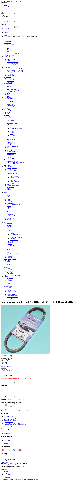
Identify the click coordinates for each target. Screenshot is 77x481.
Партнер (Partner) (11, 105)
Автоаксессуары (11, 245)
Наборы (9, 140)
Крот (8, 113)
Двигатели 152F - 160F (12, 161)
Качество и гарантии (6, 365)
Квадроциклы (7, 77)
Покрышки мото (11, 212)
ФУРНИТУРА (10, 274)
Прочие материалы (11, 257)
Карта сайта (7, 433)
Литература (10, 193)
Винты (11, 125)
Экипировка (7, 276)
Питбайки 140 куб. (11, 64)
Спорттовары (10, 263)
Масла (8, 249)
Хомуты (12, 132)
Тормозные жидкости (12, 253)
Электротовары (8, 286)
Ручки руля (9, 244)
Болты (11, 124)
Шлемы (6, 267)
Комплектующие (11, 216)
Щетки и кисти (10, 158)
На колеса (12, 238)
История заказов (8, 440)
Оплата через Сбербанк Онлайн (12, 423)
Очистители (10, 250)
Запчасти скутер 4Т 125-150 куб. (15, 71)
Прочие (12, 241)
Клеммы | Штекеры (12, 291)
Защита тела (10, 278)
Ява (8, 52)
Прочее (11, 138)
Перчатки (9, 280)
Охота (8, 260)
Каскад (8, 112)
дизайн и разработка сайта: (11, 464)
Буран (8, 87)
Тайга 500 (9, 93)
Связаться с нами (8, 432)
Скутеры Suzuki (11, 74)
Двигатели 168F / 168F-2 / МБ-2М (15, 162)
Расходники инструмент (13, 146)
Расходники (7, 199)
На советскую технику (15, 231)
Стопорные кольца (14, 130)
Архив (8, 197)
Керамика (9, 172)
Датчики (9, 287)
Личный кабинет (8, 439)
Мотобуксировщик (11, 89)
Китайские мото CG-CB (13, 53)
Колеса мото (10, 211)
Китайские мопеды (11, 58)
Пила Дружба (10, 100)
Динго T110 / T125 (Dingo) (13, 90)
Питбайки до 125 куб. (12, 63)
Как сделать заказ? (8, 416)
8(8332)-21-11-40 (5, 6)
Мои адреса (7, 471)
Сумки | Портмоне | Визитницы (15, 185)
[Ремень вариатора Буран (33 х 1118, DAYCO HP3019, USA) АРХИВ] (25, 354)
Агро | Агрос (10, 111)
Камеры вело (10, 214)
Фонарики (9, 155)
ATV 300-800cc (10, 82)
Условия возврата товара (10, 420)
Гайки (11, 127)
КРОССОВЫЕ (10, 271)
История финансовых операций (12, 475)
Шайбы (11, 134)
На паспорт (12, 180)
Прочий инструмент (12, 144)
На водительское (14, 176)
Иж (7, 47)
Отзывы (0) (9, 370)
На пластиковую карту (15, 181)
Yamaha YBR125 (11, 55)
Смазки (8, 252)
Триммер (9, 108)
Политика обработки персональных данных (15, 424)
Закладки (6, 441)
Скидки (28, 479)
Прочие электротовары (12, 297)
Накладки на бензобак (15, 234)
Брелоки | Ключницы (12, 168)
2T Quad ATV (10, 78)
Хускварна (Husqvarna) (12, 106)
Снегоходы (6, 85)
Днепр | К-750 (10, 45)
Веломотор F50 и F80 (12, 62)
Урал (8, 51)
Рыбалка (9, 261)
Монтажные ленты (11, 139)
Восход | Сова (10, 44)
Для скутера (7, 67)
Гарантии (23, 479)
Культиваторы (7, 109)
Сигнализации (10, 298)
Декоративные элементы (16, 128)
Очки (8, 279)
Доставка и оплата (8, 422)
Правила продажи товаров (10, 418)
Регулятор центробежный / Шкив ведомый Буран (17, 410)
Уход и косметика (11, 255)
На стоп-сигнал (14, 240)
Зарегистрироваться (6, 29)
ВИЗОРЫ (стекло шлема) (13, 275)
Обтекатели (10, 242)
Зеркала (9, 226)
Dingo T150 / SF (11, 92)
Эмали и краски (11, 256)
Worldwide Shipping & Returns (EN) (12, 426)
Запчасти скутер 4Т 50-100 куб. (15, 70)
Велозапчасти (7, 41)
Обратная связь (4, 462)
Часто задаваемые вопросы (10, 419)
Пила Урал (9, 102)
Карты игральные (11, 170)
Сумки (8, 283)
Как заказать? (17, 479)
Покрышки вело (11, 215)
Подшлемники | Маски (12, 282)
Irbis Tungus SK (10, 86)
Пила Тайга (10, 101)
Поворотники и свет (12, 294)
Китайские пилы (11, 98)
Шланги (9, 207)
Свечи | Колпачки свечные (13, 204)
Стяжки (12, 131)
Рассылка (6, 443)
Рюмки (8, 184)
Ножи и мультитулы (12, 173)
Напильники (10, 142)
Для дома (9, 288)
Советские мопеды (11, 59)
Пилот (8, 60)
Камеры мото (10, 210)
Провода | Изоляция (12, 295)
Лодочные (6, 115)
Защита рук (9, 225)
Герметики (9, 248)
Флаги (8, 188)
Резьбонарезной (11, 149)
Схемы (8, 195)
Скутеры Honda (11, 73)
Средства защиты (11, 151)
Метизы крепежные (12, 123)
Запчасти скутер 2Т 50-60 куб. (14, 68)
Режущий (9, 147)
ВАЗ (8, 196)
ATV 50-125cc (10, 79)
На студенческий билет (16, 183)
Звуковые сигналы (11, 290)
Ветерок (9, 117)
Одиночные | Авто (14, 236)
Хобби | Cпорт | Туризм (10, 259)
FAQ (31, 479)
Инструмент (7, 119)
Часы (8, 191)
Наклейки (9, 230)
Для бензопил (7, 97)
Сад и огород (10, 150)
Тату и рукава (10, 187)
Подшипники (10, 203)
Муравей (9, 49)
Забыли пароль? (5, 28)
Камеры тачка (10, 218)
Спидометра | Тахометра (16, 237)
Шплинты (12, 136)
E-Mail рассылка (8, 477)
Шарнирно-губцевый (12, 157)
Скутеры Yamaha (11, 75)
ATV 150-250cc (10, 81)
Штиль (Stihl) (10, 104)
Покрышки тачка (11, 221)
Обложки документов (12, 174)
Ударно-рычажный (11, 154)
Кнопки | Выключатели (13, 293)
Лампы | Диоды (11, 202)
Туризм (8, 264)
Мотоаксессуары (11, 229)
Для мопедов (7, 56)
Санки (8, 265)
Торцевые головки (11, 153)
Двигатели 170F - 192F (12, 164)
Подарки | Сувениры (9, 166)
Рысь (8, 94)
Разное (5, 192)
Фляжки (9, 189)
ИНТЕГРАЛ (10, 269)
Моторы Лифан (8, 159)
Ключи (8, 121)
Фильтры (9, 206)
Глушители (9, 223)
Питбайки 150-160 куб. (12, 66)
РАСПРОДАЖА (8, 83)
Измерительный (11, 120)
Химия (5, 246)
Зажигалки (9, 169)
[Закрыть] (1, 4)
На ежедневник (14, 178)
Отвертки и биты (11, 143)
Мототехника (7, 165)
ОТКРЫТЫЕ (10, 268)
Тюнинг (6, 222)
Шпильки (12, 135)
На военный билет (14, 177)
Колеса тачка (10, 219)
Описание (3, 370)
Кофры (8, 227)
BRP (8, 96)
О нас (2, 479)
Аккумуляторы (10, 200)
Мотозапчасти (7, 43)
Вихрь (8, 116)
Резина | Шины (7, 208)
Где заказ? (35, 479)
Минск (8, 48)
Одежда (9, 284)
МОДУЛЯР (9, 272)
